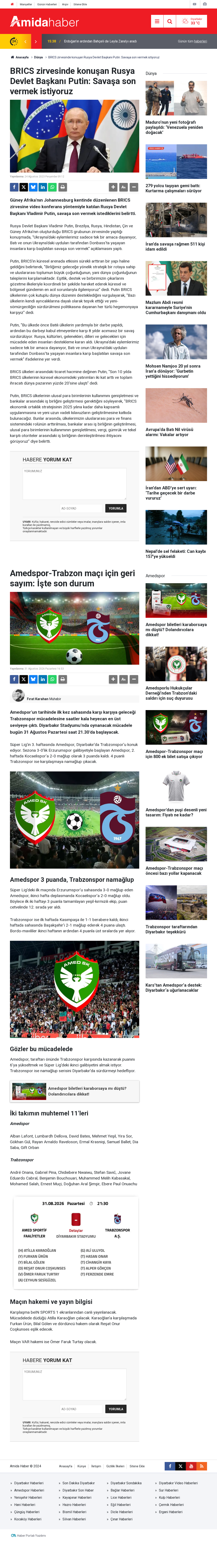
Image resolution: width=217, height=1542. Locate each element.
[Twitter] (23, 187)
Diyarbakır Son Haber (78, 1490)
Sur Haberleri (168, 1490)
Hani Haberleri (24, 1505)
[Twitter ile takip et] (180, 1466)
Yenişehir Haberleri (28, 1498)
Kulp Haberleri (169, 1498)
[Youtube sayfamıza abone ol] (191, 1466)
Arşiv (65, 4)
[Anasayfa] (12, 4)
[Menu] (157, 21)
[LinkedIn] (43, 187)
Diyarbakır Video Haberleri (178, 1483)
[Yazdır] (62, 187)
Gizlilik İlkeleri (115, 1466)
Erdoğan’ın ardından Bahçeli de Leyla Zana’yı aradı (100, 41)
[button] (113, 187)
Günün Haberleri (47, 4)
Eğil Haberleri (121, 1505)
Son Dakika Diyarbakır (79, 1483)
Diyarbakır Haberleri (28, 1483)
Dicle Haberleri (122, 1512)
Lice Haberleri (121, 1498)
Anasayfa (22, 57)
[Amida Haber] (44, 21)
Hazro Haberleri (74, 1505)
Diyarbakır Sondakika (126, 1483)
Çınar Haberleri (121, 1519)
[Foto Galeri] (204, 4)
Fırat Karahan (37, 699)
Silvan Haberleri (74, 1519)
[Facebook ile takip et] (170, 1466)
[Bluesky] (33, 187)
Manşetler (26, 4)
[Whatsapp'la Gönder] (52, 187)
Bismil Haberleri (74, 1512)
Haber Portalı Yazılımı (31, 1535)
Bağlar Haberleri (122, 1490)
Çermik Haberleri (171, 1505)
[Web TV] (194, 4)
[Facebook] (14, 187)
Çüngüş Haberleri (26, 1512)
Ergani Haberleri (170, 1512)
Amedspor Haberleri (29, 1490)
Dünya (38, 57)
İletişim (96, 1466)
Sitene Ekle (80, 4)
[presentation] (25, 41)
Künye (82, 1466)
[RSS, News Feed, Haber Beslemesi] (201, 1466)
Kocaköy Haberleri (27, 1519)
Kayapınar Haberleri (77, 1498)
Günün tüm (192, 41)
